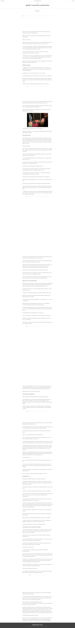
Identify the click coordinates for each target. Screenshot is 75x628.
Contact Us (28, 626)
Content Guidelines (33, 626)
